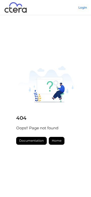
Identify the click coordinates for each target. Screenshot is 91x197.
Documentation (31, 140)
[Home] (16, 8)
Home (56, 140)
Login (82, 7)
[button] (80, 184)
